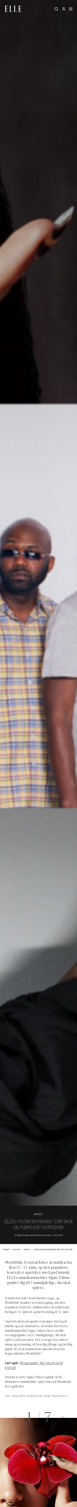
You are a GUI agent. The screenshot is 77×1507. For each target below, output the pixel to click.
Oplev (38, 1214)
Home (6, 1250)
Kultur (16, 1250)
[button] (62, 1417)
